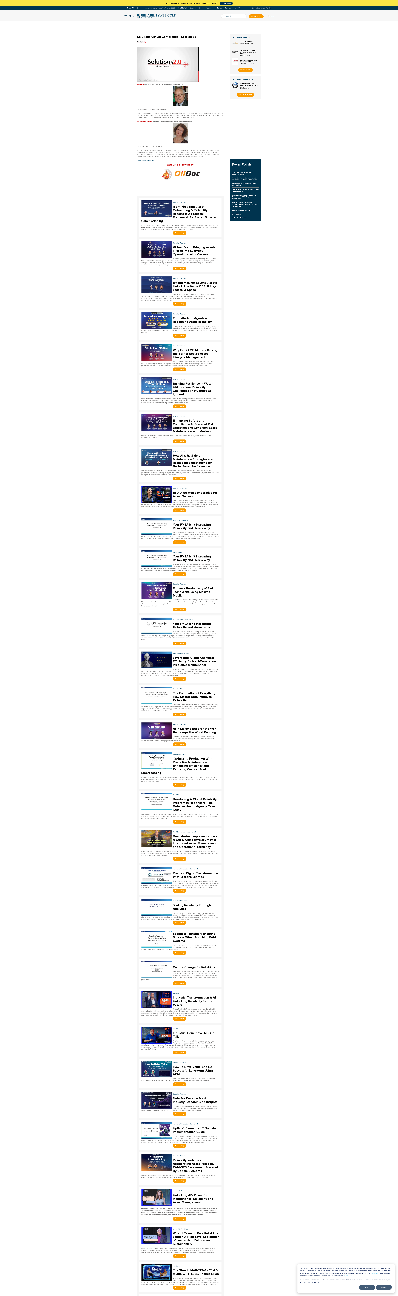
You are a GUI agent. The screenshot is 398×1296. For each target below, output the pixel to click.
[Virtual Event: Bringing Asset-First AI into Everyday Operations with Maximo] (156, 249)
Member (271, 16)
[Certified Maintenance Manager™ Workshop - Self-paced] (235, 85)
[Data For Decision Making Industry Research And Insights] (156, 1100)
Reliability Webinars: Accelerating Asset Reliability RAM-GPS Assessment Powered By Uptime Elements (195, 1165)
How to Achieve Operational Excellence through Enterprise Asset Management (245, 204)
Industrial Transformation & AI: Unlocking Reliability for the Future (195, 1001)
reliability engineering (180, 488)
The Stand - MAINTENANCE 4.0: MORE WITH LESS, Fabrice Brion (196, 1272)
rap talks (176, 1029)
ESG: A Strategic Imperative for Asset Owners (195, 494)
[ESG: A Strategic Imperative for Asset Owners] (156, 495)
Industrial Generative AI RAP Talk (193, 1035)
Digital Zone (236, 214)
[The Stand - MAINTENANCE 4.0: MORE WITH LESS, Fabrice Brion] (156, 1272)
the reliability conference (182, 1191)
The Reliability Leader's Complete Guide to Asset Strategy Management (244, 197)
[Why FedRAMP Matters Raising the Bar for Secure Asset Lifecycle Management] (156, 352)
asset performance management (184, 832)
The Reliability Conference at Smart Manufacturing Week (248, 52)
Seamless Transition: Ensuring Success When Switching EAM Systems (194, 937)
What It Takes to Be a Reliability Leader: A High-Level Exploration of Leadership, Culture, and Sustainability (196, 1238)
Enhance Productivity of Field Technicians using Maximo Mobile (194, 591)
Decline (383, 1287)
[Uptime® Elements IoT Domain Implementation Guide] (156, 1130)
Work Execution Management (183, 619)
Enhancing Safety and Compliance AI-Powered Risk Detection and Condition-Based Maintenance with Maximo (195, 426)
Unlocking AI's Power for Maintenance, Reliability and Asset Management (193, 1198)
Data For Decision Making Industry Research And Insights (195, 1100)
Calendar (228, 8)
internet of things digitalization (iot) (185, 1124)
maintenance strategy (180, 520)
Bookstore (218, 8)
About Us (238, 8)
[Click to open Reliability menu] (129, 16)
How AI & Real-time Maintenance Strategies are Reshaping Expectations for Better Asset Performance (193, 461)
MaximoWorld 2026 (133, 8)
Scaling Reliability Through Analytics (192, 907)
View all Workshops (245, 95)
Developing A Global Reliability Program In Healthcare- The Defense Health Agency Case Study (195, 804)
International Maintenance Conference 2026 (159, 8)
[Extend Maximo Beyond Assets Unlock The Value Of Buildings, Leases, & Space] (156, 285)
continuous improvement (181, 963)
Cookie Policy (375, 1273)
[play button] (168, 64)
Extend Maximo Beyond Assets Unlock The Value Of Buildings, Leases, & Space (195, 286)
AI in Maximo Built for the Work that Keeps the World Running (195, 730)
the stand (176, 1266)
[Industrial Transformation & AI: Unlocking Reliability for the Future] (156, 999)
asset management (179, 754)
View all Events (245, 70)
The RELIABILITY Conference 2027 (190, 8)
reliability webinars (179, 202)
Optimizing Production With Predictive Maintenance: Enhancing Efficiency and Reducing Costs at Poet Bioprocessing (176, 766)
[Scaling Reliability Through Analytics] (156, 907)
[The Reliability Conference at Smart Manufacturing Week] (235, 52)
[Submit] (224, 16)
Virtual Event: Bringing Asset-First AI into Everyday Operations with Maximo (194, 250)
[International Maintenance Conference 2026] (235, 61)
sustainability (177, 552)
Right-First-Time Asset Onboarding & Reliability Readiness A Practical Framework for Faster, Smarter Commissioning (178, 214)
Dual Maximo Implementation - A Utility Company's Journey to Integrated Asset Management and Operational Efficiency (195, 841)
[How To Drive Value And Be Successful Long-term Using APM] (156, 1069)
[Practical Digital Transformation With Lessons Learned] (156, 875)
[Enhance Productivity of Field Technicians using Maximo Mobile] (156, 590)
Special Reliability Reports (241, 210)
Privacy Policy (347, 1276)
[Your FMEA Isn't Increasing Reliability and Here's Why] (156, 526)
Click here (226, 3)
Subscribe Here (256, 16)
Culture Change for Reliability (194, 967)
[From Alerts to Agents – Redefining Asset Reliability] (156, 320)
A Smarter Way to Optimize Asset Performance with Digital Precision (244, 179)
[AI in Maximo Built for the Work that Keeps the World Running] (156, 731)
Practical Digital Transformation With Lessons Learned (195, 875)
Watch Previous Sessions (145, 160)
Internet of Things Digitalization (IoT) (185, 869)
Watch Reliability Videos (240, 218)
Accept (367, 1287)
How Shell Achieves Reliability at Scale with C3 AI (243, 173)
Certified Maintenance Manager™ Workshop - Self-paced (249, 85)
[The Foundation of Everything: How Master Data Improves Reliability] (156, 695)
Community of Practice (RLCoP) (261, 8)
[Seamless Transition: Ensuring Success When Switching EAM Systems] (156, 939)
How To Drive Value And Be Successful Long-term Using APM (193, 1070)
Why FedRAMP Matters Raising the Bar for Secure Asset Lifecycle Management (195, 353)
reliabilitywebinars (179, 346)
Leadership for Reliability (181, 1229)
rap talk (176, 993)
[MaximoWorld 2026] (235, 43)
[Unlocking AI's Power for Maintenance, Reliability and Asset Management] (156, 1197)
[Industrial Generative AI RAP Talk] (156, 1035)
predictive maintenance (181, 653)
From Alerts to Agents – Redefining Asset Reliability (192, 320)
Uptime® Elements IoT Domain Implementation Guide (194, 1130)
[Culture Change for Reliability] (156, 969)
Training (208, 8)
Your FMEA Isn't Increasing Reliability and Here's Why (192, 526)
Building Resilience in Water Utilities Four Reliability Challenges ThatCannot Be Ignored (193, 389)
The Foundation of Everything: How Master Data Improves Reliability (194, 696)
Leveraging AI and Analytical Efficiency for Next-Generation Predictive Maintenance (194, 661)
